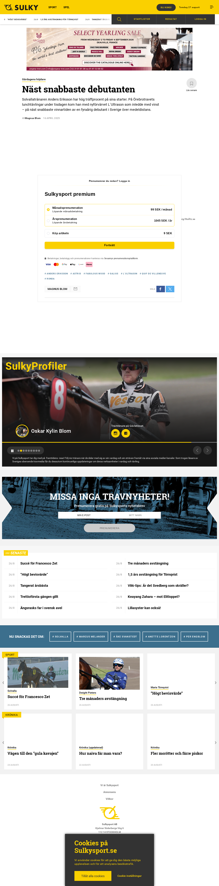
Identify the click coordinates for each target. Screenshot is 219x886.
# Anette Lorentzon (160, 636)
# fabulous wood (94, 273)
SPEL (66, 7)
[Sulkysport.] (20, 7)
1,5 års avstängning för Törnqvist (30, 19)
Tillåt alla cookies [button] (93, 876)
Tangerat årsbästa (73, 19)
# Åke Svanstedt (125, 636)
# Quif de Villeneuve (153, 273)
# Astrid (75, 273)
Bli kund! (166, 7)
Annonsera (109, 792)
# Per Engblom (194, 636)
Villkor (109, 798)
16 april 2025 (51, 118)
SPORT (52, 7)
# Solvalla (60, 636)
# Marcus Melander (90, 636)
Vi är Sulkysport (109, 785)
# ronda (50, 279)
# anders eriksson (56, 273)
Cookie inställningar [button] (129, 875)
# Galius (113, 273)
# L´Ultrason (129, 273)
